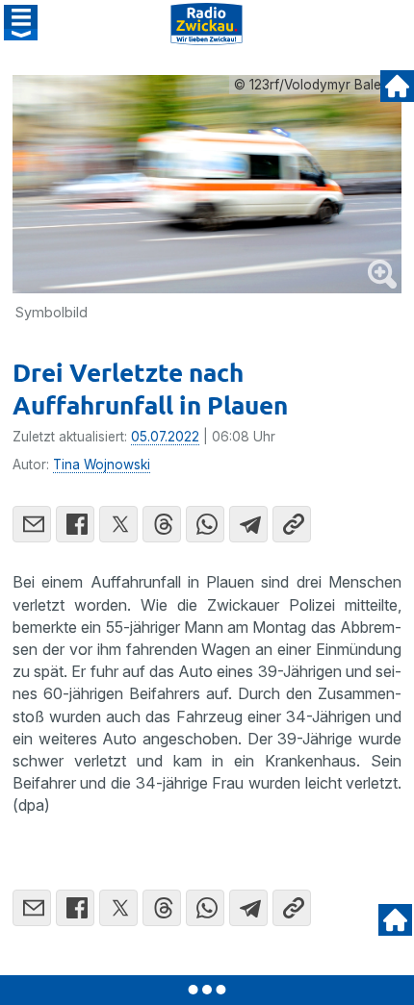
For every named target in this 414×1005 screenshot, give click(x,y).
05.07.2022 (165, 436)
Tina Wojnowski (101, 464)
